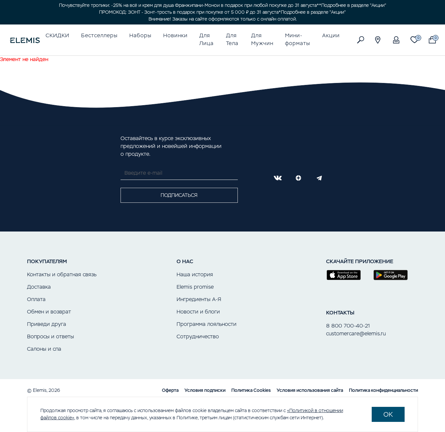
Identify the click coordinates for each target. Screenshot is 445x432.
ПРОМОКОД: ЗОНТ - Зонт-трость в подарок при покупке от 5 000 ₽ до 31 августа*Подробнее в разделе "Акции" (222, 12)
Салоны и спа (44, 348)
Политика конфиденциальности (383, 390)
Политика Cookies (251, 390)
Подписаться (179, 195)
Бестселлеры (99, 35)
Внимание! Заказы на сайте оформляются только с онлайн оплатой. (223, 19)
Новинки (175, 35)
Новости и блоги (198, 311)
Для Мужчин (262, 39)
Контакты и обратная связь (61, 274)
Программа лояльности (207, 324)
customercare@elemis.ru (356, 333)
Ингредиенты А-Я (199, 299)
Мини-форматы (297, 39)
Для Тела (232, 39)
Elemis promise (195, 286)
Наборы (140, 35)
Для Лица (206, 39)
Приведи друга (46, 324)
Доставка (39, 286)
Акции (331, 35)
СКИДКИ (57, 35)
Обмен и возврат (49, 311)
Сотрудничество (198, 336)
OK (388, 414)
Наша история (195, 274)
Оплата (36, 299)
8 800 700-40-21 (348, 325)
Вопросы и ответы (50, 336)
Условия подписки (204, 390)
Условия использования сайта (310, 390)
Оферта (170, 390)
